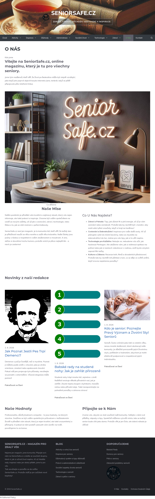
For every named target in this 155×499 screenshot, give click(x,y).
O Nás (128, 38)
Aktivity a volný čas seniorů (67, 449)
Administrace (61, 38)
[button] (151, 38)
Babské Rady (112, 449)
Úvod (4, 38)
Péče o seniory (113, 458)
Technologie (99, 38)
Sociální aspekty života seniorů (69, 467)
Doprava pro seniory (64, 454)
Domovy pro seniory (115, 454)
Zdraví (115, 38)
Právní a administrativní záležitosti (70, 463)
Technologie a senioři (65, 472)
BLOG (59, 443)
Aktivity (15, 38)
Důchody (45, 38)
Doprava (29, 38)
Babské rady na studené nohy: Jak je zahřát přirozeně (77, 369)
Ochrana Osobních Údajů (140, 489)
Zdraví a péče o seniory (65, 476)
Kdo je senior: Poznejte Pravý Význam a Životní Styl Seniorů (126, 332)
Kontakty (124, 489)
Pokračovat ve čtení (14, 385)
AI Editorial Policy (8, 497)
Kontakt (139, 38)
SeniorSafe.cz (73, 12)
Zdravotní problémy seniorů (118, 463)
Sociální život (81, 38)
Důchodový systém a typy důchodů (70, 458)
